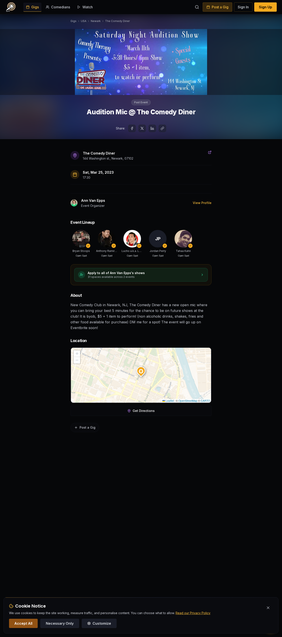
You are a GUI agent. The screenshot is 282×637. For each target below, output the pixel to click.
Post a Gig (220, 7)
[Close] (268, 608)
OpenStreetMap (187, 400)
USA (83, 21)
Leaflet (169, 400)
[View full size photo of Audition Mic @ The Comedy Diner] (141, 62)
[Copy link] (162, 128)
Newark (96, 21)
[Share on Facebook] (132, 128)
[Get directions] (210, 152)
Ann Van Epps (93, 200)
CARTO (205, 400)
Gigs (35, 7)
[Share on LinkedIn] (152, 128)
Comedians (60, 7)
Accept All (23, 623)
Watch (87, 7)
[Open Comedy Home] (10, 7)
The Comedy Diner (117, 21)
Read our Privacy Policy (193, 613)
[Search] (197, 7)
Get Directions (144, 411)
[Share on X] (142, 128)
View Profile (202, 203)
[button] (141, 370)
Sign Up (265, 7)
